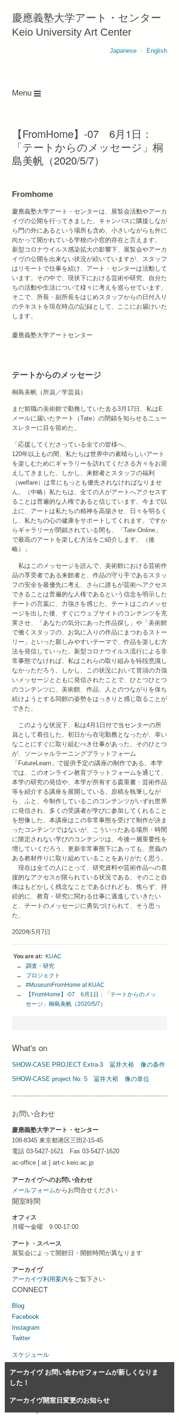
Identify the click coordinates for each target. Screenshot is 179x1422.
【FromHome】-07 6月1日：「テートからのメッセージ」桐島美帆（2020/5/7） (91, 999)
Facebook (25, 1316)
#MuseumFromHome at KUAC (65, 985)
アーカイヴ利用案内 (40, 1279)
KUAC (53, 956)
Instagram (26, 1327)
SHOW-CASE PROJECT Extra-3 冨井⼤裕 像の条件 (88, 1064)
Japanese (123, 50)
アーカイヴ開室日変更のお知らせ (60, 1400)
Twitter (21, 1338)
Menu (23, 92)
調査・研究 (40, 966)
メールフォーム (33, 1190)
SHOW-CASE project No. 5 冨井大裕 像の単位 (80, 1078)
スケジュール (30, 1354)
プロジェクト (43, 975)
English (157, 50)
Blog (18, 1305)
